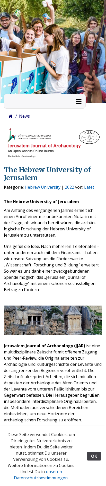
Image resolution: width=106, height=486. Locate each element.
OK (94, 456)
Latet (89, 187)
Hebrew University (42, 187)
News (24, 116)
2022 (69, 187)
